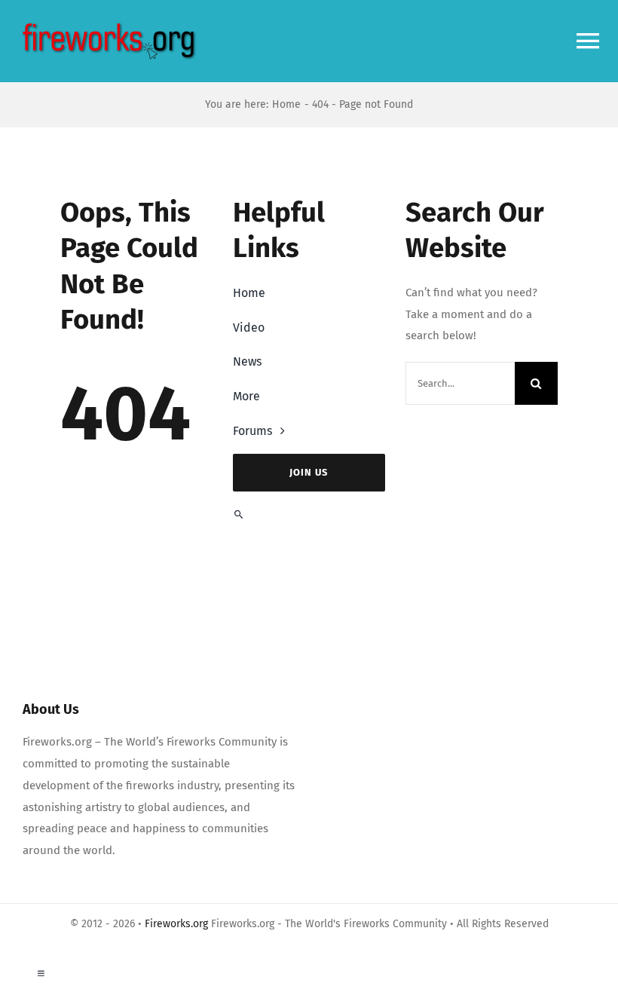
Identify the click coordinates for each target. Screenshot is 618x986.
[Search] (309, 514)
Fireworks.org (176, 923)
